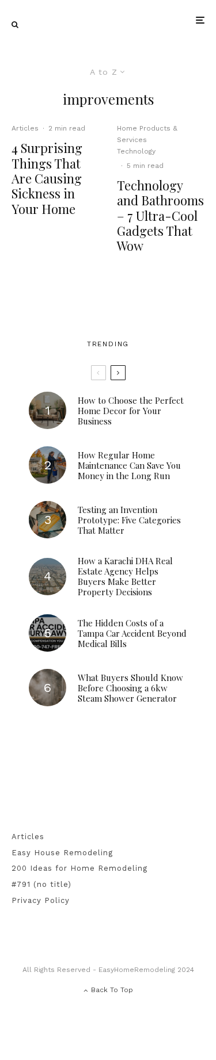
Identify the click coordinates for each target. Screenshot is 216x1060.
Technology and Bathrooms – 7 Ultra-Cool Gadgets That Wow (160, 216)
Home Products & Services (147, 134)
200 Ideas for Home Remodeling (79, 868)
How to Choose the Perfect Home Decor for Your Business (131, 410)
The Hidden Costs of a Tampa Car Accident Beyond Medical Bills (132, 633)
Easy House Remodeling (62, 852)
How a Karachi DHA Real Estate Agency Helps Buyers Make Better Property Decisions (125, 576)
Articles (25, 128)
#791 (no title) (41, 884)
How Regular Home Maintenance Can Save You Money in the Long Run (129, 465)
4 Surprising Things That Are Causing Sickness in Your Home (47, 178)
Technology (136, 151)
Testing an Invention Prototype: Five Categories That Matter (129, 519)
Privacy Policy (41, 900)
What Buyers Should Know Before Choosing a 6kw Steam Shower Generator (130, 687)
